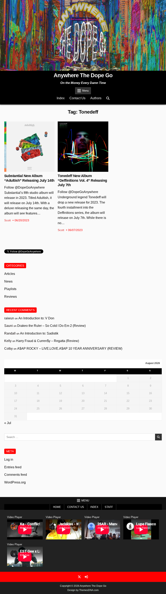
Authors (95, 98)
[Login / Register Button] (86, 577)
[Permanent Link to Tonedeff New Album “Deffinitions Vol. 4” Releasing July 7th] (83, 146)
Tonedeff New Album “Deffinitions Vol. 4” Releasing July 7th (82, 180)
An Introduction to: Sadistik (39, 333)
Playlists (10, 289)
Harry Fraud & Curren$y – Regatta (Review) (47, 341)
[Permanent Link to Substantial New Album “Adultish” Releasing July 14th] (29, 146)
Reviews (10, 296)
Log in (8, 459)
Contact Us (77, 98)
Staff (109, 507)
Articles (9, 273)
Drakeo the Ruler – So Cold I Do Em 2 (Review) (51, 325)
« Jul (7, 423)
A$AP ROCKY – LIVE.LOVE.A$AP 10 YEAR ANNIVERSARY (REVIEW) (69, 348)
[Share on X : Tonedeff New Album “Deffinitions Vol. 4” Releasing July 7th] (80, 169)
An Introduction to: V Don (36, 318)
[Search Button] (108, 98)
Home (57, 507)
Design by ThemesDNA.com (83, 590)
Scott (7, 220)
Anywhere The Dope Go (83, 75)
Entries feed (12, 467)
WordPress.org (15, 482)
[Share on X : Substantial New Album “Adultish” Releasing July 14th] (26, 169)
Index (61, 98)
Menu (85, 90)
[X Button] (79, 577)
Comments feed (15, 474)
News (29, 134)
